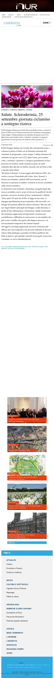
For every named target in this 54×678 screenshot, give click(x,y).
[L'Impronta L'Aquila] (12, 24)
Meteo (19, 15)
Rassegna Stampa (15, 649)
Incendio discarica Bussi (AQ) (18, 450)
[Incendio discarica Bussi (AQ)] (27, 439)
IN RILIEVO (5, 110)
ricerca (4, 248)
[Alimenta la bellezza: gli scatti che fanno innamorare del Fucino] (27, 468)
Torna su (6, 553)
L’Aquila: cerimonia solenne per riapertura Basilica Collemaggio (23, 420)
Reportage (10, 593)
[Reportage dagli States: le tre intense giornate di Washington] (27, 526)
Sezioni (46, 23)
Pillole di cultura (13, 597)
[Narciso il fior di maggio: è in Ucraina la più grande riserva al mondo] (27, 497)
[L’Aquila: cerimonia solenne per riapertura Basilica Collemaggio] (27, 410)
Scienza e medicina (17, 110)
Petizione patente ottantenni (17, 621)
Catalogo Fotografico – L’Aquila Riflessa (37, 15)
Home (3, 15)
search (38, 23)
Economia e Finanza (14, 568)
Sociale (29, 110)
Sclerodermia (19, 248)
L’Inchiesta (12, 641)
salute (10, 248)
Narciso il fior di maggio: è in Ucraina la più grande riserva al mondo (24, 507)
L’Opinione (11, 637)
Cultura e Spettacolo (17, 584)
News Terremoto (15, 633)
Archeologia (13, 605)
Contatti (11, 15)
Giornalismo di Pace (14, 613)
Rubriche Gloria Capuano (19, 609)
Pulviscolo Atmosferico (15, 617)
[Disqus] (26, 292)
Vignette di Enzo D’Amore (16, 588)
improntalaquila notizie (22, 246)
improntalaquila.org (40, 246)
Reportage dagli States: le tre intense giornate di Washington (21, 536)
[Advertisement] (27, 55)
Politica (9, 564)
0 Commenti (46, 145)
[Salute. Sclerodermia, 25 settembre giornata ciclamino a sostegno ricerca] (27, 107)
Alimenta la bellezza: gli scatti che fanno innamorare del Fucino (22, 478)
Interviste (12, 645)
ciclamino (8, 246)
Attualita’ (11, 560)
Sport (9, 653)
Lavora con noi (6, 17)
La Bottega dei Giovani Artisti (23, 17)
